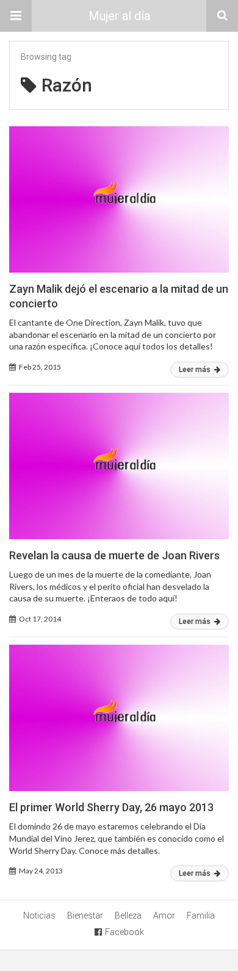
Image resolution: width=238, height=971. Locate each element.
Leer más (195, 369)
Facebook (124, 932)
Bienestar (85, 915)
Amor (164, 915)
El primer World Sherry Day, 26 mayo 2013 (111, 807)
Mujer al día (119, 16)
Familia (201, 915)
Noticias (39, 915)
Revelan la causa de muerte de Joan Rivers (114, 555)
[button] (16, 16)
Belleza (128, 915)
